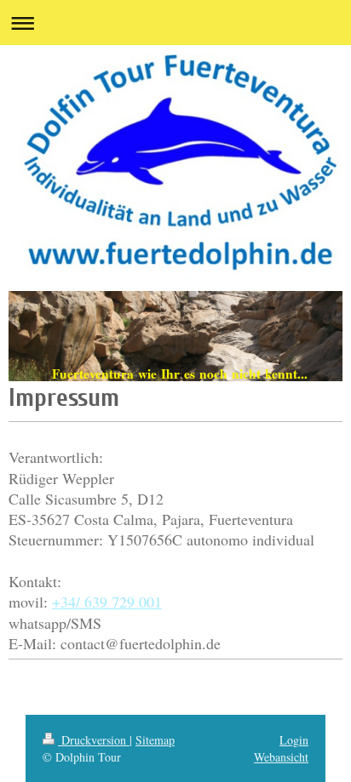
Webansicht (281, 757)
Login (293, 740)
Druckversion (93, 740)
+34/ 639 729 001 (107, 601)
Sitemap (155, 740)
